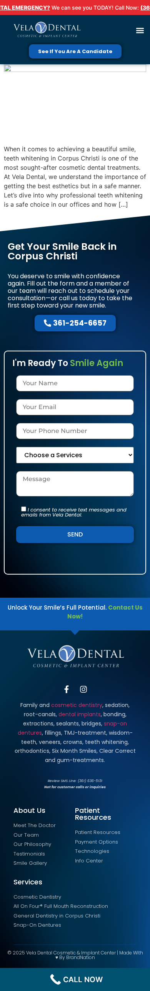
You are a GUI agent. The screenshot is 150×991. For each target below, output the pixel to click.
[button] (139, 30)
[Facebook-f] (66, 689)
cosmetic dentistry (76, 705)
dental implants (79, 714)
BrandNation (80, 957)
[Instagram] (83, 689)
